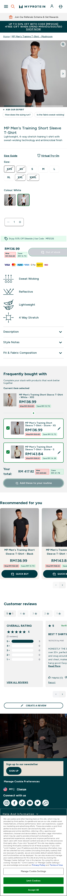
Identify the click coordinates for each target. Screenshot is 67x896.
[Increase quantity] (20, 222)
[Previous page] (56, 694)
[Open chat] (45, 803)
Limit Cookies (33, 880)
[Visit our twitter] (37, 803)
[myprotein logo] (32, 6)
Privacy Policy (38, 865)
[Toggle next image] (63, 74)
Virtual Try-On (50, 155)
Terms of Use (56, 865)
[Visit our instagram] (6, 803)
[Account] (52, 6)
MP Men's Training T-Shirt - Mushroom (32, 36)
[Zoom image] (63, 44)
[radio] (9, 169)
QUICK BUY (22, 574)
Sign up (14, 771)
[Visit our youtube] (30, 803)
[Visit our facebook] (14, 803)
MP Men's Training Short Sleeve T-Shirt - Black (19, 551)
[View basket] (61, 6)
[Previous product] (56, 585)
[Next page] (62, 694)
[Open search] (13, 6)
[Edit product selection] (59, 428)
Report (51, 682)
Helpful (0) (57, 677)
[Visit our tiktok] (22, 803)
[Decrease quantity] (8, 222)
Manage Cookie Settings (33, 871)
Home (6, 36)
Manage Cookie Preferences (22, 781)
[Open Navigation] (6, 6)
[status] (14, 222)
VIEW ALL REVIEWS (17, 682)
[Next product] (62, 585)
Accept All (33, 890)
